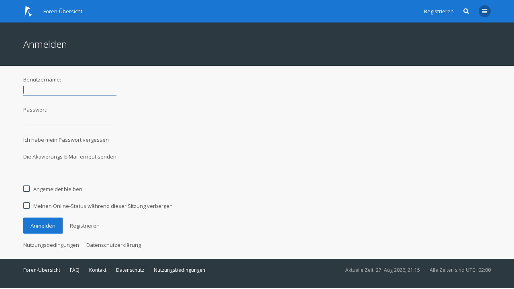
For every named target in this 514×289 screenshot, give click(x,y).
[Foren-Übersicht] (28, 11)
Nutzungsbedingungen (51, 244)
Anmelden (43, 225)
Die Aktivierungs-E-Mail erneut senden (69, 156)
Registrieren (439, 11)
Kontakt (97, 270)
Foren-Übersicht (41, 270)
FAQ (75, 270)
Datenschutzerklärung (113, 244)
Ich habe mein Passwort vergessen (66, 139)
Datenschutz (130, 270)
